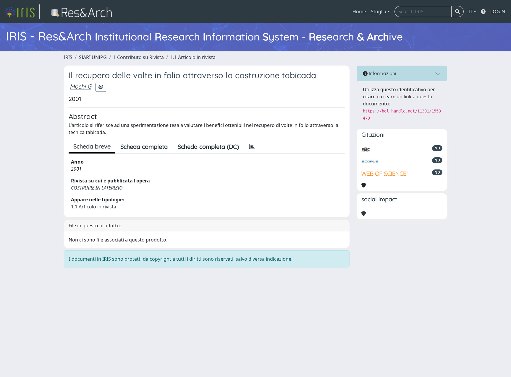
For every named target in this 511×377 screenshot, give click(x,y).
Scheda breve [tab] (92, 146)
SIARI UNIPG (93, 57)
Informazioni (382, 73)
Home (359, 11)
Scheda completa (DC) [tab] (208, 146)
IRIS (68, 57)
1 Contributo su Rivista (138, 57)
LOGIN (497, 11)
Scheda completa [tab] (144, 146)
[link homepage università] (83, 11)
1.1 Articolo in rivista (193, 57)
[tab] (252, 147)
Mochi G (80, 86)
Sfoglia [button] (378, 11)
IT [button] (470, 11)
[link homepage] (22, 11)
